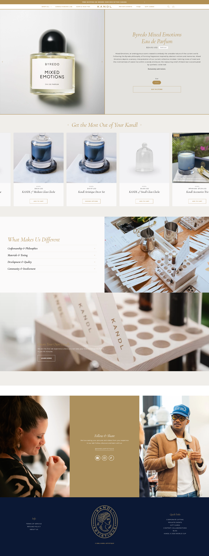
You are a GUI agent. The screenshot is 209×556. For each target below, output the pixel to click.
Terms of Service (34, 524)
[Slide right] (102, 61)
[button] (46, 7)
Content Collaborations (175, 528)
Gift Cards (175, 525)
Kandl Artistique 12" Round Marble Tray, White (181, 192)
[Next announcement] (144, 2)
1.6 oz (158, 83)
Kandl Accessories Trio (75, 192)
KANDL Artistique (107, 543)
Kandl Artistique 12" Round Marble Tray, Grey (128, 192)
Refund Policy (34, 526)
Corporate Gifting (175, 519)
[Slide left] (2, 61)
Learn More (46, 358)
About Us (34, 529)
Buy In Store (157, 89)
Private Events (175, 522)
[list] (104, 171)
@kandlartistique (104, 449)
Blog (175, 531)
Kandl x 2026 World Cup (175, 533)
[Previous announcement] (64, 2)
